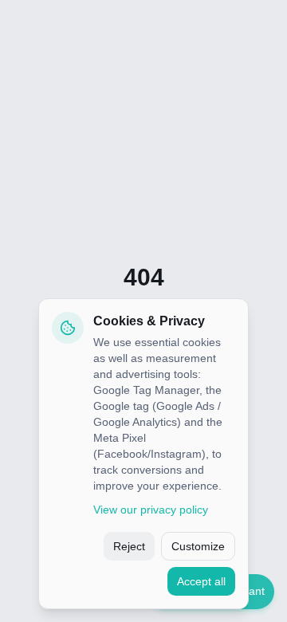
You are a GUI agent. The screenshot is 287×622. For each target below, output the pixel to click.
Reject (129, 546)
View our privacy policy (150, 509)
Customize (198, 546)
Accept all (201, 581)
